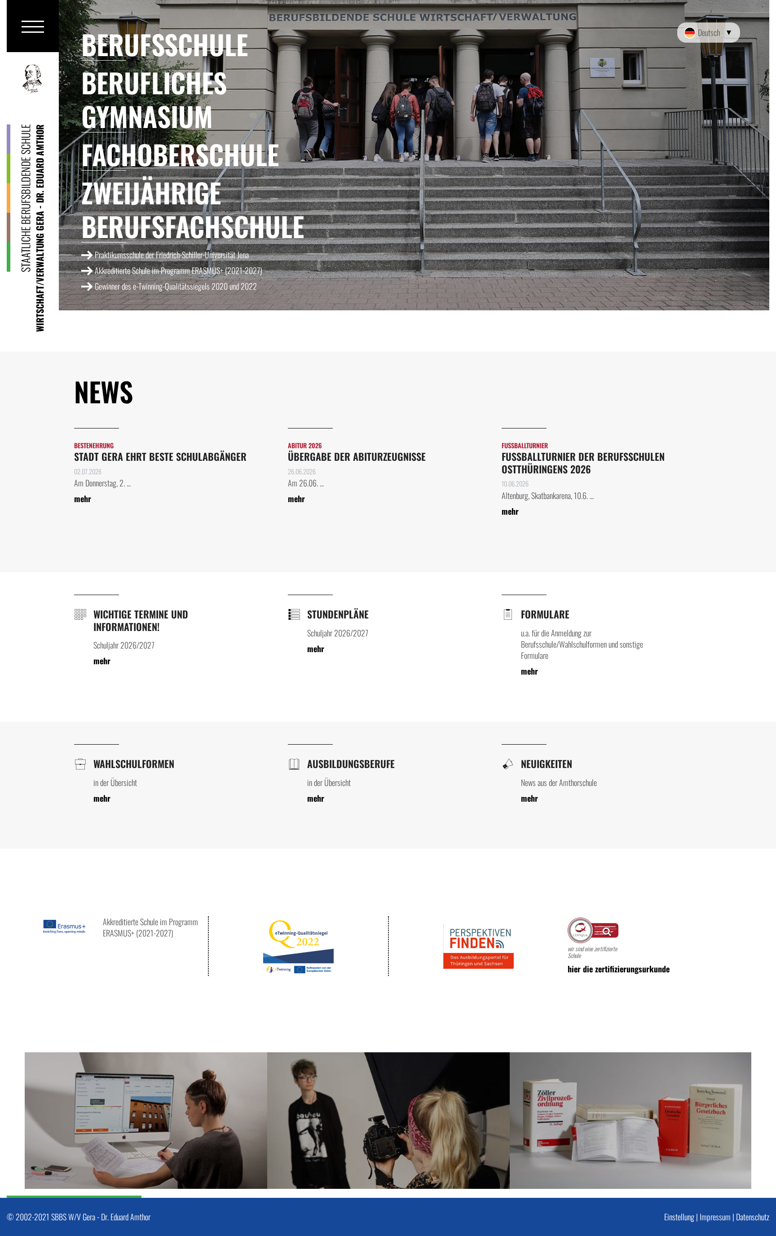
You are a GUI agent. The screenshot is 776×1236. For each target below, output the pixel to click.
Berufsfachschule (192, 226)
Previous (47, 1121)
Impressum (715, 1217)
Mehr (82, 498)
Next (729, 1121)
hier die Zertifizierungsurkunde (619, 969)
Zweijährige (151, 192)
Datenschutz (752, 1217)
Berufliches (154, 82)
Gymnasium (147, 116)
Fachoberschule (180, 154)
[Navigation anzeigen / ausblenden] (33, 26)
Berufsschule (164, 44)
